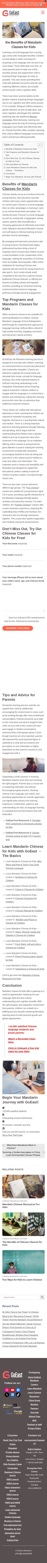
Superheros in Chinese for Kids (29, 969)
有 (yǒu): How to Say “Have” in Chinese (20, 1312)
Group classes (12, 1456)
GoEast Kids (12, 1540)
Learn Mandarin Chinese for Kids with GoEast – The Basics (21, 168)
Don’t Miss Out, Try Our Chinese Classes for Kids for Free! (23, 159)
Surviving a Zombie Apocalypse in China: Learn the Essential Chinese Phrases (21, 1153)
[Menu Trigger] (43, 12)
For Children (12, 1460)
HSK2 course (13, 1483)
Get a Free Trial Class (12, 1135)
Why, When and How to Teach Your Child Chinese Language (24, 864)
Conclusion (10, 174)
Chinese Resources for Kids (14, 1201)
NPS (34, 1420)
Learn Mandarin (34, 1388)
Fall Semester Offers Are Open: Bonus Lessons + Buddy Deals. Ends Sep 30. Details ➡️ (23, 4)
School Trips (34, 1416)
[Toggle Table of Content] (39, 145)
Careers (34, 1384)
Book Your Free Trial (12, 1440)
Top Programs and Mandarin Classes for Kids (22, 153)
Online (13, 1444)
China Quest (34, 1400)
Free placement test (13, 1525)
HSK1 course (13, 1479)
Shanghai (12, 1448)
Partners (34, 1408)
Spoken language (12, 1517)
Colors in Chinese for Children (29, 889)
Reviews (34, 1404)
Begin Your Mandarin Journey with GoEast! (23, 177)
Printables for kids (12, 1529)
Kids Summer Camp (12, 1464)
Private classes (12, 1452)
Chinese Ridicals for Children (29, 911)
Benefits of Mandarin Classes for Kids (21, 149)
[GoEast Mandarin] (10, 13)
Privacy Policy (34, 1428)
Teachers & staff (34, 1424)
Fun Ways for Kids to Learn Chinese (22, 1279)
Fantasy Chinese (23, 505)
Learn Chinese (34, 1392)
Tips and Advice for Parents (17, 164)
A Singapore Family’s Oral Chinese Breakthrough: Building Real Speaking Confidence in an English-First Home (20, 1335)
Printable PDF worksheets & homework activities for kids (24, 823)
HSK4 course (13, 1498)
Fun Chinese (33, 488)
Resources (34, 1396)
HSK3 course (13, 1494)
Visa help (34, 1412)
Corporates (12, 1468)
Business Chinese (12, 1521)
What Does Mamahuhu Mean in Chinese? (21, 1146)
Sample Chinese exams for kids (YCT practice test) (23, 836)
